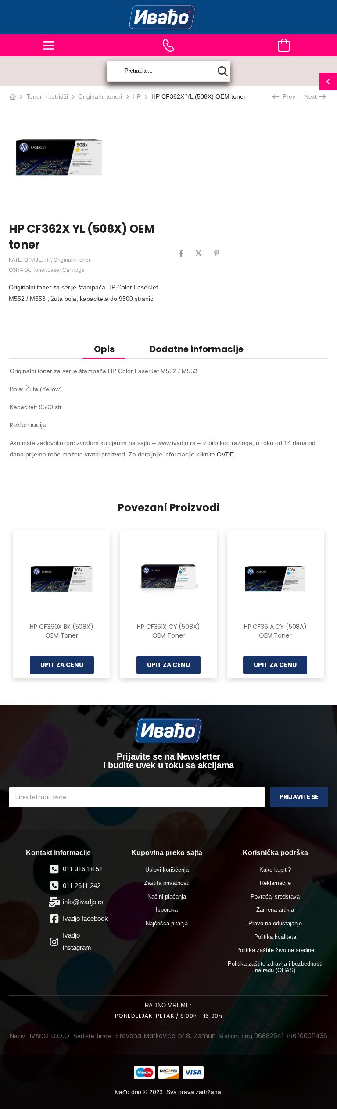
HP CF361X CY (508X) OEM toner (168, 631)
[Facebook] (181, 253)
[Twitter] (198, 253)
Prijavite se (299, 796)
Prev (287, 96)
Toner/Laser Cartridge (58, 270)
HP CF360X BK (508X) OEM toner (61, 631)
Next (312, 96)
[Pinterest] (216, 253)
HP (137, 96)
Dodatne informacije (197, 349)
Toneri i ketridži (47, 96)
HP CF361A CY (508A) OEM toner (275, 631)
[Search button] (222, 71)
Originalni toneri (100, 96)
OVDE (225, 454)
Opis (104, 349)
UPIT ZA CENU (61, 664)
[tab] (104, 348)
